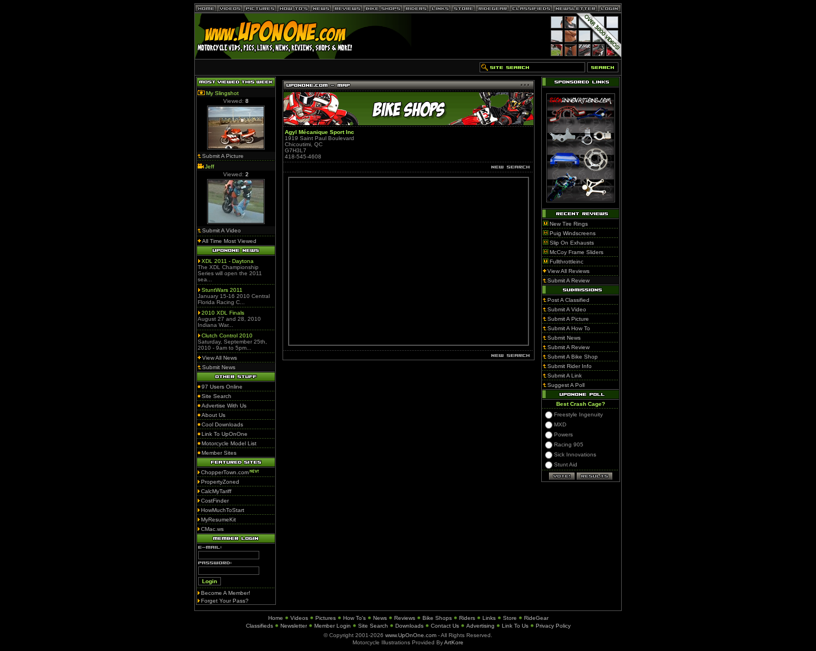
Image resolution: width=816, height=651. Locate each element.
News (380, 618)
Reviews (404, 618)
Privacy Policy (553, 626)
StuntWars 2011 (222, 290)
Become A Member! (225, 593)
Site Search (373, 626)
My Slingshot (222, 93)
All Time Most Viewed (229, 241)
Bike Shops (437, 618)
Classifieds (259, 626)
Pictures (325, 618)
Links (489, 618)
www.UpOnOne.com (410, 635)
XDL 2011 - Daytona (228, 261)
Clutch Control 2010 (227, 335)
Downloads (409, 626)
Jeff (209, 166)
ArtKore (454, 642)
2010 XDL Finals (223, 313)
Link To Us (515, 626)
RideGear (536, 618)
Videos (299, 618)
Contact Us (445, 626)
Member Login (332, 626)
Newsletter (293, 626)
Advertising (480, 626)
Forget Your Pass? (225, 601)
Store (510, 618)
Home (275, 618)
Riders (467, 618)
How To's (354, 618)
